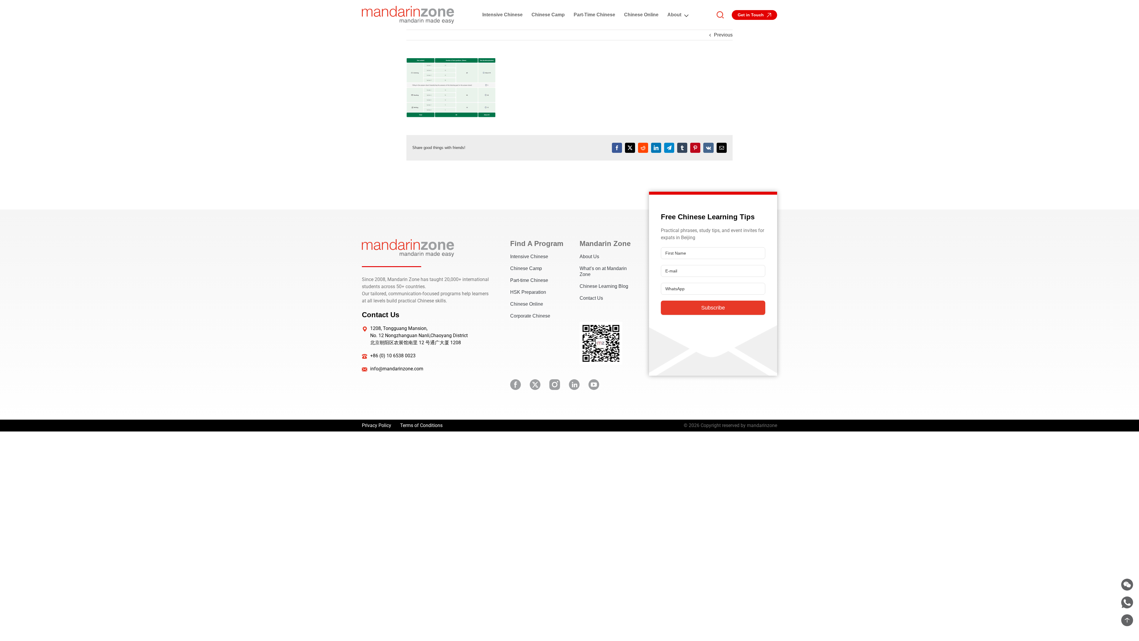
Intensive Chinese (502, 14)
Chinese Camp (548, 14)
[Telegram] (669, 148)
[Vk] (708, 148)
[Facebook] (617, 148)
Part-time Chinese (594, 14)
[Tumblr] (682, 148)
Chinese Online (641, 14)
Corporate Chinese (530, 315)
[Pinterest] (695, 148)
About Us (589, 256)
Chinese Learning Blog (604, 286)
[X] (630, 148)
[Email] (722, 148)
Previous (723, 34)
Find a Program (536, 243)
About (674, 14)
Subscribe (713, 308)
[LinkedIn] (656, 148)
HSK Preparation (528, 292)
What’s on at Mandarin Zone (603, 271)
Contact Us (591, 298)
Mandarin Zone (605, 243)
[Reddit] (643, 148)
